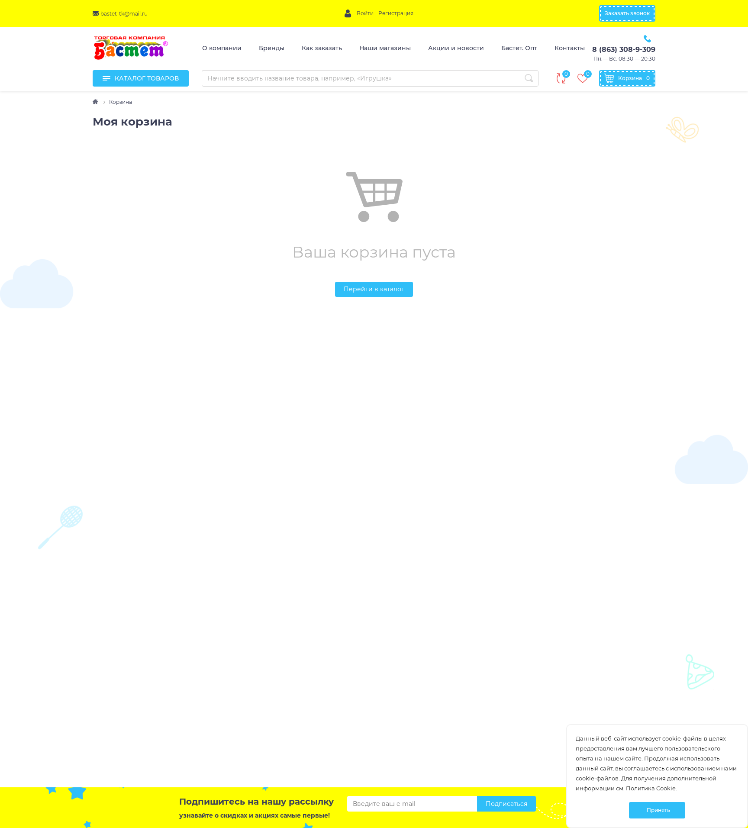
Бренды (271, 48)
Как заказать (322, 48)
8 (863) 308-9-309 (623, 49)
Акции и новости (456, 48)
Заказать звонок (627, 13)
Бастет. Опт (519, 48)
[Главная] (96, 102)
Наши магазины (385, 48)
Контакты (570, 48)
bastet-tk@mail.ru (124, 13)
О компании (222, 48)
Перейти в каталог (374, 289)
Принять (658, 810)
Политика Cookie (651, 788)
